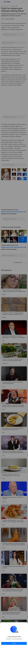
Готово (14, 643)
